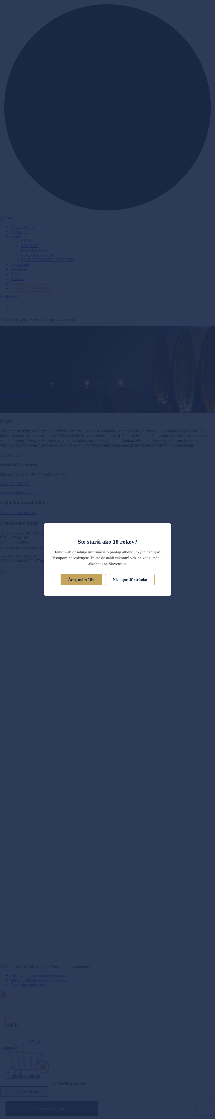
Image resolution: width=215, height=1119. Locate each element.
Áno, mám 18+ (81, 579)
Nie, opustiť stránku (130, 579)
